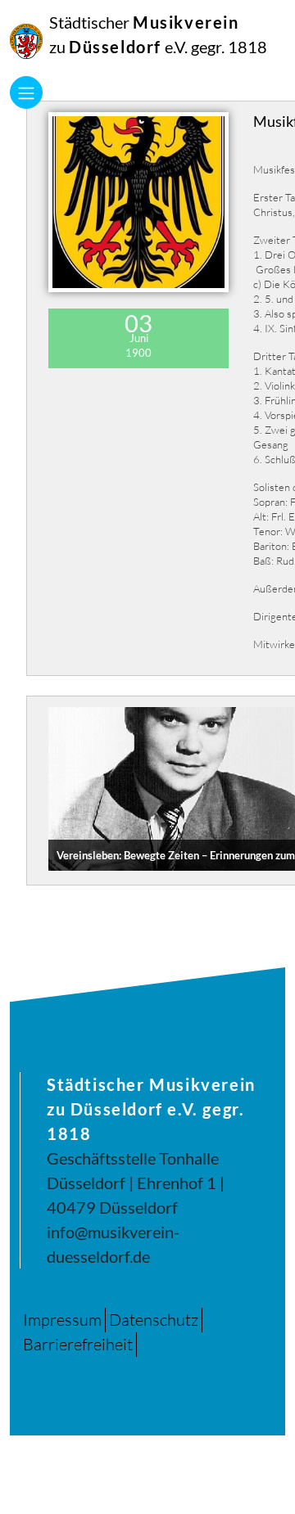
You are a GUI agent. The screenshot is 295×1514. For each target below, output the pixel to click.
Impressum (62, 1319)
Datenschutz (153, 1319)
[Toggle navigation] (26, 92)
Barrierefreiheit (78, 1344)
